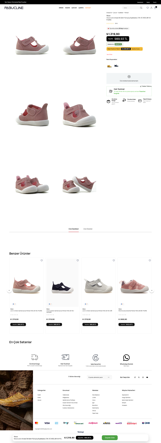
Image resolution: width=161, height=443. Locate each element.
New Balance (96, 395)
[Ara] (141, 7)
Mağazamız (66, 397)
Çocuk (39, 400)
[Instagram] (143, 377)
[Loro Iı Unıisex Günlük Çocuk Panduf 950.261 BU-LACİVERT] (62, 283)
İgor (93, 403)
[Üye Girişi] (151, 8)
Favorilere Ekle (42, 260)
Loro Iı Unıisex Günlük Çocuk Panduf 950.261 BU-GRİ (97, 311)
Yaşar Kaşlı (95, 413)
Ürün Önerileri (87, 229)
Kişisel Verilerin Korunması (70, 403)
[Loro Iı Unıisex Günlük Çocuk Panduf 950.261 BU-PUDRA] (26, 283)
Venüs (94, 410)
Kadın (39, 395)
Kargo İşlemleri (126, 397)
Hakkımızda (66, 395)
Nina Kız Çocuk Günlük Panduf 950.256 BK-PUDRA (133, 311)
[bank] (92, 423)
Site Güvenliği (67, 405)
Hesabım (124, 405)
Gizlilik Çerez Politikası (69, 400)
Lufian (94, 397)
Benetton (95, 405)
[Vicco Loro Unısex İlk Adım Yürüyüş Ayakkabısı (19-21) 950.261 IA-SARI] (109, 65)
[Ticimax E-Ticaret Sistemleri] (80, 432)
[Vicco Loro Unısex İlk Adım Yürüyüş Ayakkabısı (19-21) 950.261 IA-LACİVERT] (116, 65)
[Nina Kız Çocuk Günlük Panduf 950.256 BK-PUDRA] (135, 283)
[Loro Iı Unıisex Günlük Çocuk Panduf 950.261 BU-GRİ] (98, 283)
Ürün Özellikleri (74, 229)
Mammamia (95, 408)
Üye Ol (154, 2)
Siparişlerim (140, 2)
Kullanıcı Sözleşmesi (68, 408)
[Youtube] (147, 377)
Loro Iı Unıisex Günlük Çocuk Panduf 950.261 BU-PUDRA (26, 311)
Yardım (148, 2)
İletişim (124, 403)
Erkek (39, 397)
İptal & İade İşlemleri (127, 400)
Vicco (93, 400)
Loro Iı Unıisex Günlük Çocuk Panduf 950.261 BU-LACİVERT (60, 311)
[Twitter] (139, 377)
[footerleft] (16, 400)
